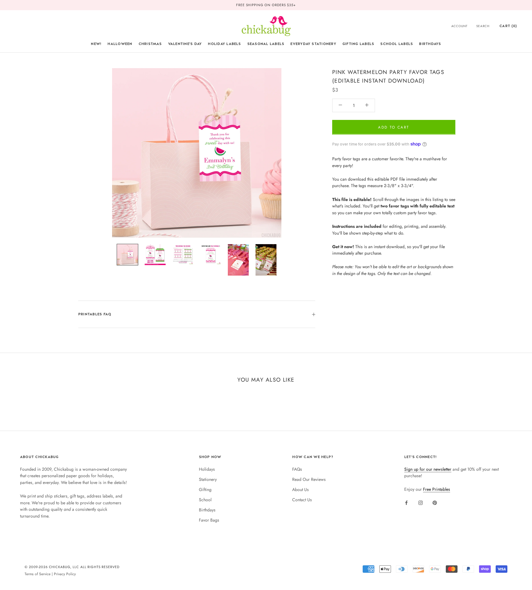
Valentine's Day (185, 43)
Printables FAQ (94, 314)
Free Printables (436, 489)
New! (96, 43)
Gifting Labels (358, 43)
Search (483, 26)
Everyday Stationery (313, 43)
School (205, 500)
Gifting (205, 489)
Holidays (207, 469)
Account (459, 26)
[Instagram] (420, 502)
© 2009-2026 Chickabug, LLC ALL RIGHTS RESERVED (72, 566)
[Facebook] (406, 502)
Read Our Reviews (309, 479)
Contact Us (302, 500)
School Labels (396, 43)
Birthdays (430, 43)
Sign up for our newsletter (427, 469)
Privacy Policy (65, 573)
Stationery (208, 479)
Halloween (119, 43)
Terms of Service (37, 573)
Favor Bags (209, 520)
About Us (300, 489)
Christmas (150, 43)
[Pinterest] (435, 502)
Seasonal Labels (265, 43)
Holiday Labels (224, 43)
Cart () (508, 25)
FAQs (297, 469)
